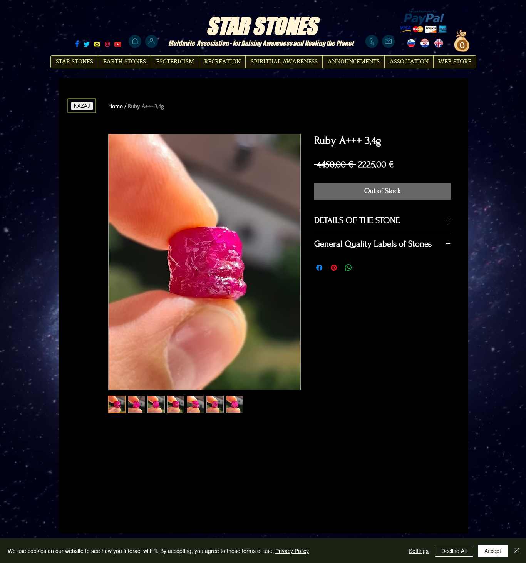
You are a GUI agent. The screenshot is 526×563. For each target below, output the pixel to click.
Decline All (454, 551)
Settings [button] (419, 551)
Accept (492, 551)
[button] (461, 45)
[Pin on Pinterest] (333, 267)
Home (115, 106)
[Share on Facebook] (319, 267)
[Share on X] (363, 267)
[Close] (516, 551)
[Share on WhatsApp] (348, 267)
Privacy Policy (292, 551)
